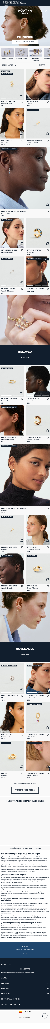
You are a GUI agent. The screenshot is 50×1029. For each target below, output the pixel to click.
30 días (25, 948)
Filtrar (42, 65)
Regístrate (25, 969)
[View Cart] (46, 11)
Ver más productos (25, 790)
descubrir (25, 655)
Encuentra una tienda (10, 999)
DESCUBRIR (25, 358)
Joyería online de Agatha (20, 848)
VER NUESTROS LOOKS (25, 42)
